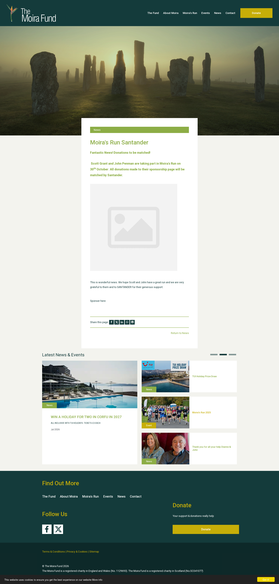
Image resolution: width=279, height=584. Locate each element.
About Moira (170, 13)
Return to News (180, 333)
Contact (230, 13)
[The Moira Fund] (35, 13)
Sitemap (94, 551)
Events (205, 13)
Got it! (266, 579)
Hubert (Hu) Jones (202, 401)
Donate (256, 13)
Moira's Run (190, 13)
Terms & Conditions (53, 551)
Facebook (47, 529)
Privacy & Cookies (77, 551)
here (103, 300)
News (217, 13)
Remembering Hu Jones (205, 437)
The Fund (153, 13)
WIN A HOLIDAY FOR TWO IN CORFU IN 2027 (86, 417)
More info (97, 579)
